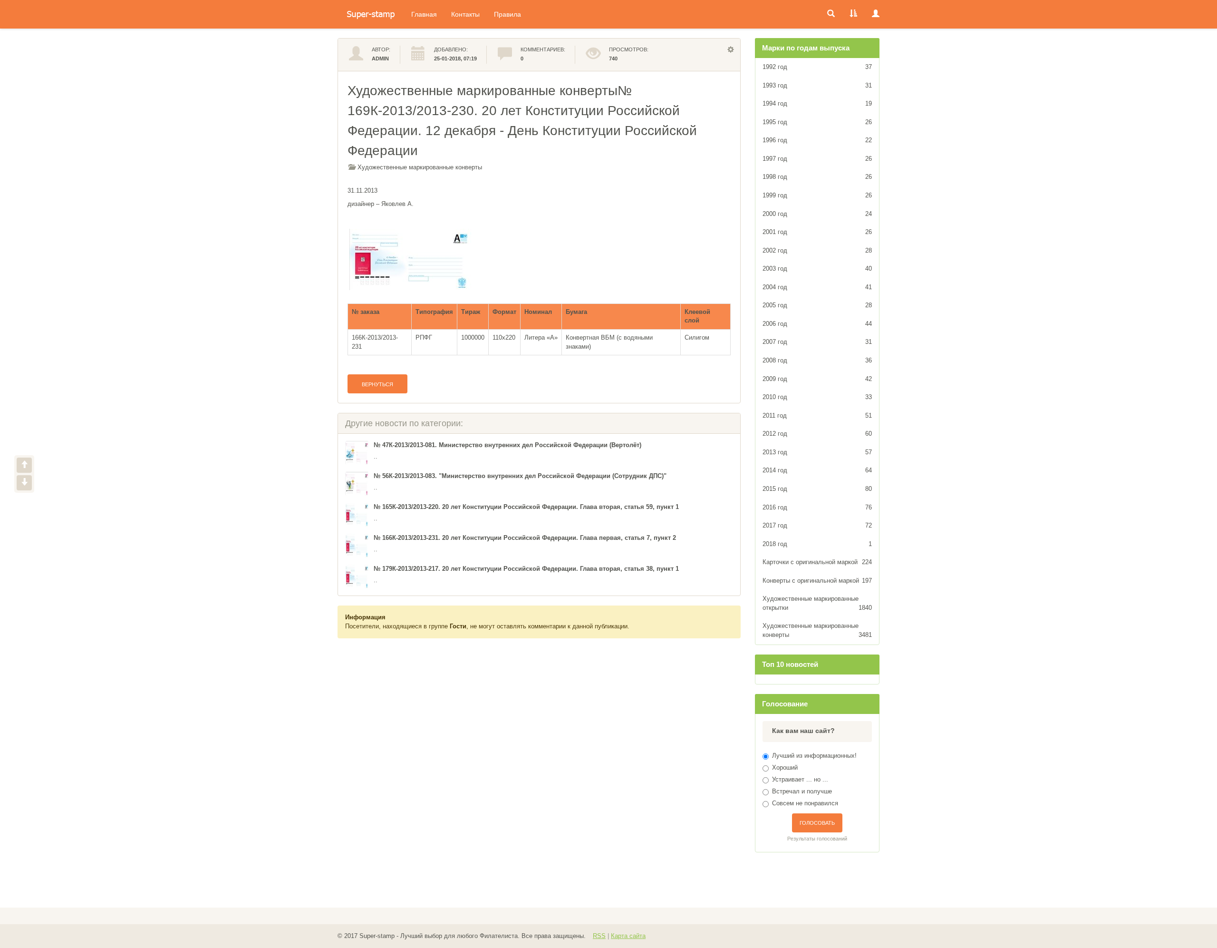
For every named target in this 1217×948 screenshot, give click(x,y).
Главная (424, 14)
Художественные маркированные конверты (419, 167)
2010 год (817, 397)
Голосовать (817, 823)
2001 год (817, 231)
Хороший (785, 767)
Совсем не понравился (805, 803)
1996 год (817, 140)
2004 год (817, 287)
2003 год (817, 268)
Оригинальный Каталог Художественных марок (371, 14)
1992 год (817, 66)
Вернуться (377, 384)
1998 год (817, 176)
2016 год (817, 507)
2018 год (817, 543)
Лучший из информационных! (814, 755)
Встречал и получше (802, 791)
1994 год (817, 103)
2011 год (817, 415)
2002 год (817, 250)
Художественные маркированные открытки (817, 603)
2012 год (817, 433)
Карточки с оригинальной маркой (817, 562)
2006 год (817, 323)
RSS (599, 935)
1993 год (817, 85)
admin (380, 58)
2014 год (817, 470)
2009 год (817, 378)
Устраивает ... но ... (800, 779)
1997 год (817, 158)
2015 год (817, 488)
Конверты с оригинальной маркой (817, 580)
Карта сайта (628, 935)
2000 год (817, 213)
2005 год (817, 305)
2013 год (817, 452)
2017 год (817, 525)
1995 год (817, 122)
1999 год (817, 195)
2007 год (817, 341)
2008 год (817, 360)
